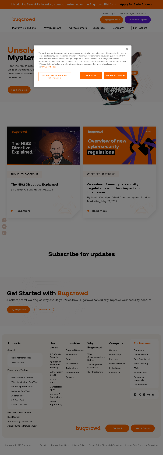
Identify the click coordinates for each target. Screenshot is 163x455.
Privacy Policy (49, 67)
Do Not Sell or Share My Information (55, 76)
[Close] (127, 49)
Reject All (91, 75)
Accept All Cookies (115, 75)
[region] (82, 66)
